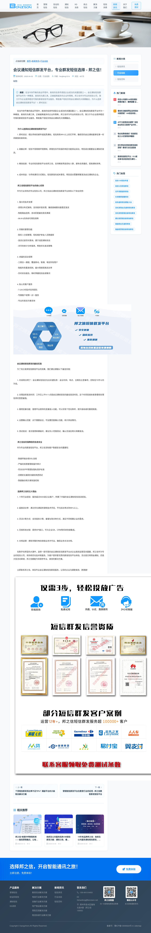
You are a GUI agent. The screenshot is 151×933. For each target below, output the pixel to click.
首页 (38, 6)
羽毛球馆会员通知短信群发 (125, 207)
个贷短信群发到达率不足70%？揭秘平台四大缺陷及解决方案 (35, 792)
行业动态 (44, 61)
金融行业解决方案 (39, 901)
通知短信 (67, 6)
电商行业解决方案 (39, 897)
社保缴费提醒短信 (121, 197)
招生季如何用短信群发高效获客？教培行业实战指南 (128, 146)
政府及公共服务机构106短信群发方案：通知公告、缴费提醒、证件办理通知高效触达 (58, 838)
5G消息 (76, 6)
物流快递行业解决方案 (41, 915)
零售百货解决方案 (39, 910)
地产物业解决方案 (39, 906)
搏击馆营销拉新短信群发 (124, 218)
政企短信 (85, 6)
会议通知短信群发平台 (60, 551)
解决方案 (95, 6)
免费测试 (136, 6)
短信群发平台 (40, 163)
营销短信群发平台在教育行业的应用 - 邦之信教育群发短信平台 (82, 792)
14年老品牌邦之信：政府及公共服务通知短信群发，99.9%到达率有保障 (89, 838)
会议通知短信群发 (47, 569)
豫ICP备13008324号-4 (123, 925)
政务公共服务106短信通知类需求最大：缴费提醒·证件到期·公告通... (128, 100)
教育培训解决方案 (39, 892)
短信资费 (105, 6)
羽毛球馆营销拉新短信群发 (125, 213)
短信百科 (121, 79)
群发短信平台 (24, 118)
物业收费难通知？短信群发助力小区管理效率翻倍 (128, 134)
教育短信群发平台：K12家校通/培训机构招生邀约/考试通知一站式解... (127, 157)
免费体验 (130, 869)
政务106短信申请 (121, 180)
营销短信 (45, 6)
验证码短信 (56, 6)
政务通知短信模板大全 (123, 202)
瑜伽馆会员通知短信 (122, 224)
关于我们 (125, 6)
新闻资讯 (115, 6)
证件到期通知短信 (121, 191)
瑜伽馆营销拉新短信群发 (124, 229)
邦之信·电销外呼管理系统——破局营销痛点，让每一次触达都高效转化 (26, 838)
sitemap (138, 925)
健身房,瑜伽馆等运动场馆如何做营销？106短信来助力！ (128, 112)
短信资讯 (121, 66)
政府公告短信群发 (121, 186)
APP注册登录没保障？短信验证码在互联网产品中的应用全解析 (128, 123)
